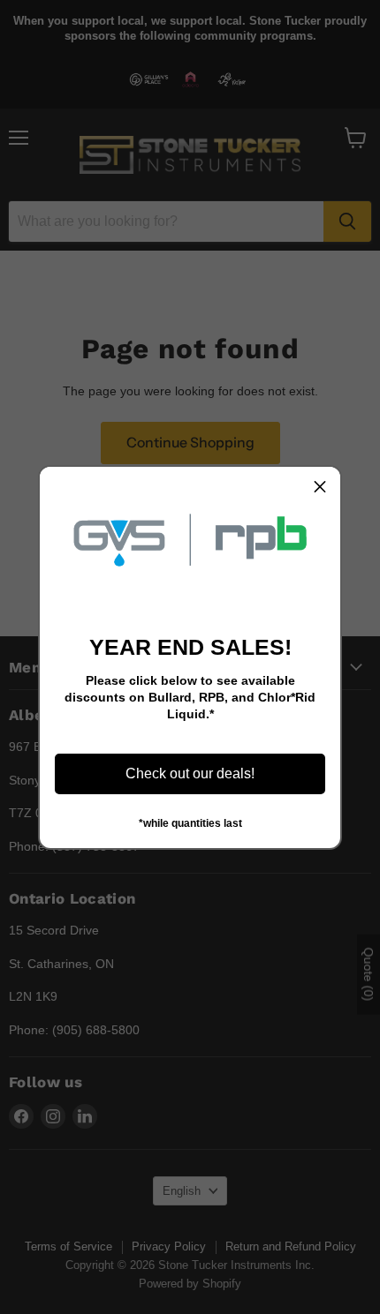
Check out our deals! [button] (190, 773)
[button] (320, 487)
